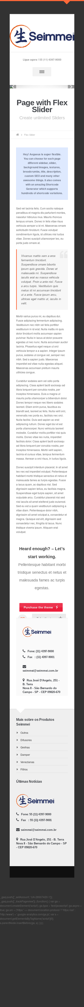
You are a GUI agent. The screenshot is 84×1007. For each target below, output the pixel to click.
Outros (24, 732)
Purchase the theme (38, 607)
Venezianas (27, 762)
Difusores (26, 740)
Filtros (24, 769)
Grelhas (25, 747)
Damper (25, 754)
